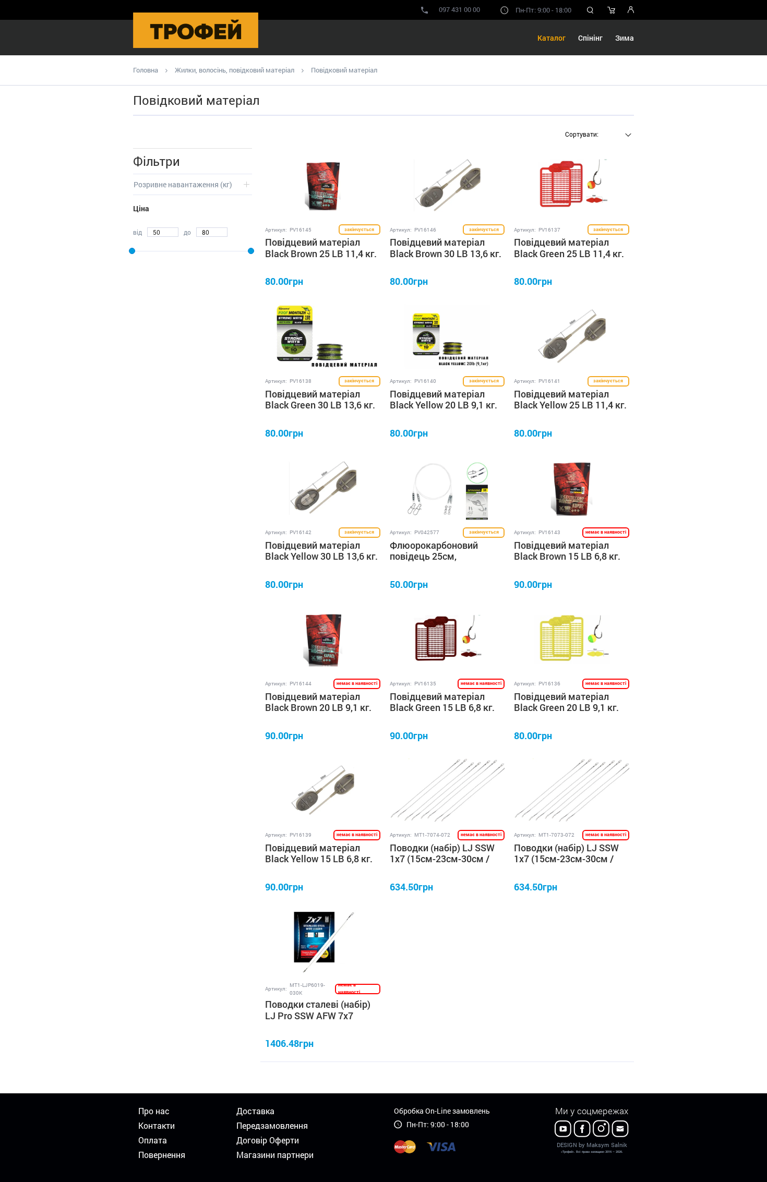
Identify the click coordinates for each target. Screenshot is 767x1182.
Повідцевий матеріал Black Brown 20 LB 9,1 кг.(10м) (318, 707)
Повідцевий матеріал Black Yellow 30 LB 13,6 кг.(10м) (321, 556)
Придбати (353, 281)
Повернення (161, 1154)
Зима (624, 38)
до (187, 232)
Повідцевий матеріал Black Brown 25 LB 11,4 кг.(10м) (321, 253)
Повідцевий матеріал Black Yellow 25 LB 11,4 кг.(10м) (570, 405)
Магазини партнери (275, 1154)
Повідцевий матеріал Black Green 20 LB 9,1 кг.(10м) (566, 707)
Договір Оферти (267, 1140)
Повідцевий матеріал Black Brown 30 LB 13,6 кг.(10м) (445, 253)
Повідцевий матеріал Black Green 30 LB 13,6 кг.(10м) (320, 405)
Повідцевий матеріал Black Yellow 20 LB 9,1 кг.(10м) (443, 405)
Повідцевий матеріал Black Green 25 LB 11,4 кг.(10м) (569, 253)
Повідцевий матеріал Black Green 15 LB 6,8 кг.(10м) (442, 707)
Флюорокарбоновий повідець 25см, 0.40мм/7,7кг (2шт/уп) (438, 556)
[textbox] (597, 134)
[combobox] (597, 135)
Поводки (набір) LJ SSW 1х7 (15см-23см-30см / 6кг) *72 (566, 858)
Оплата (152, 1140)
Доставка (255, 1110)
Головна (145, 70)
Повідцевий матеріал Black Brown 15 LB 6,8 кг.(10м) (567, 556)
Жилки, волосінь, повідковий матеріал (234, 70)
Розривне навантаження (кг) (183, 184)
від (137, 232)
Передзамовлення (272, 1125)
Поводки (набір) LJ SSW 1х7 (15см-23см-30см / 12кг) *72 (442, 858)
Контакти (156, 1125)
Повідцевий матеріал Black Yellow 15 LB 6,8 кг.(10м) (319, 858)
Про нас (154, 1110)
